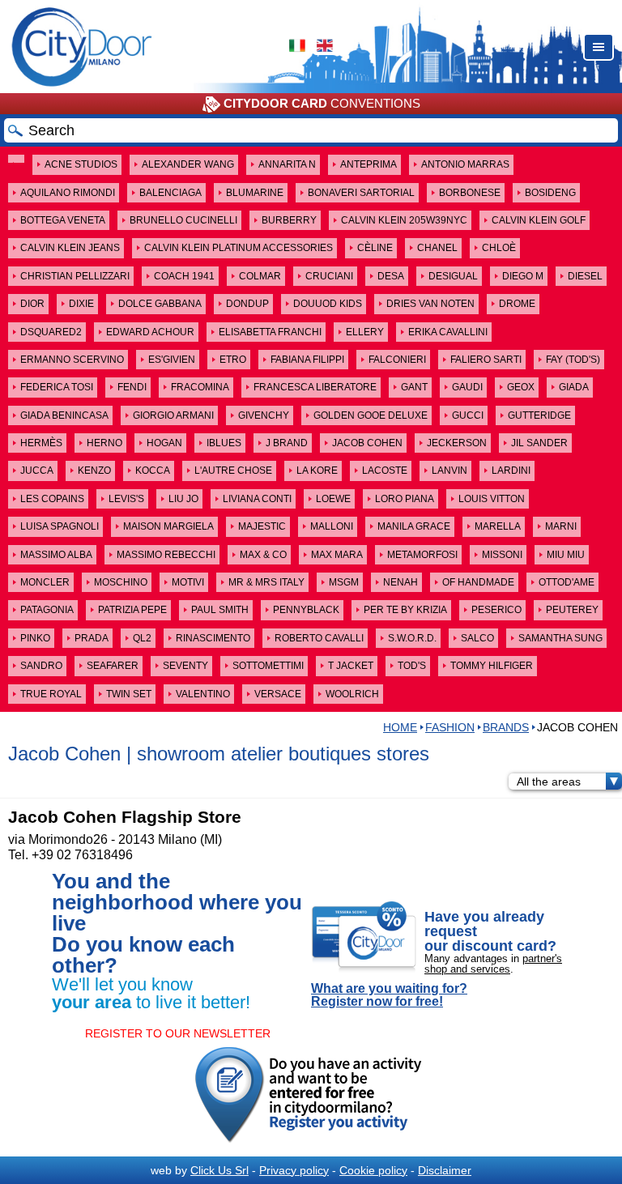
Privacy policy (294, 1170)
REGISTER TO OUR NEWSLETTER (178, 1033)
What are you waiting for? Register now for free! (389, 995)
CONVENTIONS (322, 103)
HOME (400, 727)
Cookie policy (373, 1170)
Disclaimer (444, 1170)
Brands (506, 727)
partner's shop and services (493, 963)
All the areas (549, 781)
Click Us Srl (219, 1170)
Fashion (450, 727)
